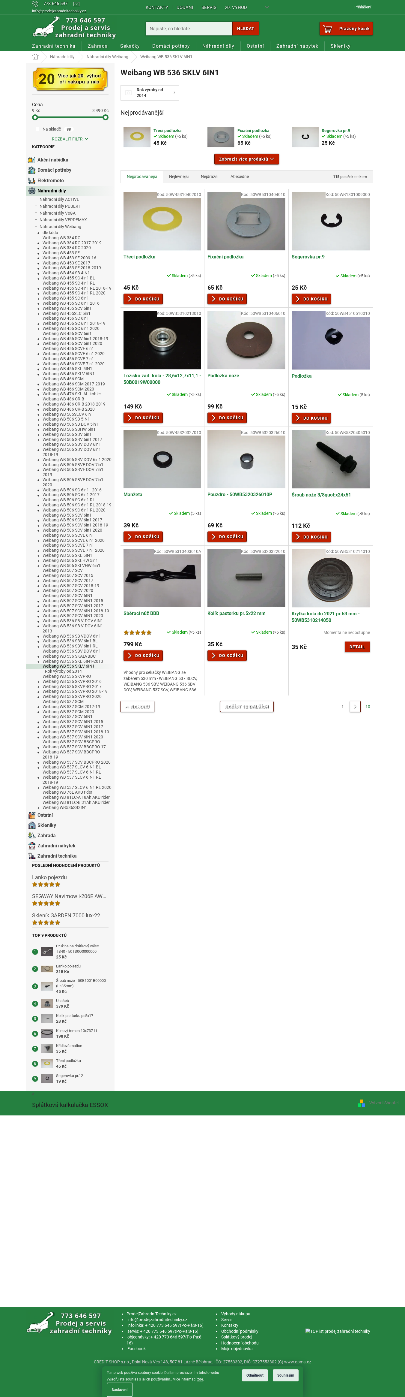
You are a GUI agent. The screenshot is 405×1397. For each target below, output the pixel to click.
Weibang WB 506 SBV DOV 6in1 (72, 444)
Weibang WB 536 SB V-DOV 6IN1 (73, 620)
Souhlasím (285, 1375)
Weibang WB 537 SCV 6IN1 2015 (73, 721)
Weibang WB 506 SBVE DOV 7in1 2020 (73, 482)
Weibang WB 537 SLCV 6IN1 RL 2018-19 (72, 780)
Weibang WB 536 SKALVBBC (69, 656)
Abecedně (240, 176)
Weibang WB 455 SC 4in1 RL (69, 283)
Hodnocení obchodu (240, 1343)
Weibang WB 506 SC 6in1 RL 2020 (74, 510)
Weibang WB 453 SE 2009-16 (69, 257)
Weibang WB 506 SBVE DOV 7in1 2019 (73, 472)
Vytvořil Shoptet (384, 1102)
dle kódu (50, 232)
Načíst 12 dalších (247, 706)
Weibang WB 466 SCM (63, 378)
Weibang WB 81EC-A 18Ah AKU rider (76, 797)
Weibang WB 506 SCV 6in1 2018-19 (75, 525)
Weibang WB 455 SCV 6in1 (67, 308)
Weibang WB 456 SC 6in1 (66, 318)
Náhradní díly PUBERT (60, 206)
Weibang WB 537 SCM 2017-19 (71, 706)
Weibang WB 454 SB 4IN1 (66, 272)
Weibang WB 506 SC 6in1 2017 (71, 494)
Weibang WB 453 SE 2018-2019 (72, 267)
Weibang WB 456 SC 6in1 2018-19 (74, 323)
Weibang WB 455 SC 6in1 (66, 298)
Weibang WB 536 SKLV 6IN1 (69, 666)
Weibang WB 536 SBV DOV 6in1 (72, 651)
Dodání (185, 7)
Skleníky (46, 825)
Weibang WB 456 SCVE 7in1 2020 (74, 363)
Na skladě (57, 129)
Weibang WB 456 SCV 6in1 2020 (72, 343)
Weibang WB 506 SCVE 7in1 (68, 545)
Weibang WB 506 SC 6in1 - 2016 (72, 489)
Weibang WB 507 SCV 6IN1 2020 (73, 615)
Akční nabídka (52, 160)
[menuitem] (54, 46)
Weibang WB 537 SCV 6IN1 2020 (73, 737)
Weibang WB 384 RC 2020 (67, 247)
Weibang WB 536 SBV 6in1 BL (70, 640)
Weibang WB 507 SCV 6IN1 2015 (73, 600)
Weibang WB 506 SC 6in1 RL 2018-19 (77, 504)
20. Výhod (236, 7)
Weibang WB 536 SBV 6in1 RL (70, 646)
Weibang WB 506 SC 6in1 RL (69, 499)
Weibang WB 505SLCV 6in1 (68, 414)
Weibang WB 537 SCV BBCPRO (71, 741)
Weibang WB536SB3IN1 (65, 807)
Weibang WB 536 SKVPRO (67, 676)
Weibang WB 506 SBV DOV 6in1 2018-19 (72, 452)
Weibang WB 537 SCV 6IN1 (68, 716)
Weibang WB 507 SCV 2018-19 (71, 585)
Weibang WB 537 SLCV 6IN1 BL (72, 767)
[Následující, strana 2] (355, 706)
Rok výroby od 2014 (63, 671)
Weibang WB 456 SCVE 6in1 (68, 348)
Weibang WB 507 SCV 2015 (68, 575)
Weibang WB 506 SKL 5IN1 (67, 555)
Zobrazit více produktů (243, 159)
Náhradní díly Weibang (60, 226)
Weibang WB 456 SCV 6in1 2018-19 (75, 338)
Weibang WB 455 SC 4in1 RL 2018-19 (77, 288)
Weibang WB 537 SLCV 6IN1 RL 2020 (77, 787)
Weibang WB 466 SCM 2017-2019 (74, 384)
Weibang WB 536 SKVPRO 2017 (72, 686)
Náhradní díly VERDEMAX (63, 219)
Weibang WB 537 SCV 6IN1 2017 (73, 726)
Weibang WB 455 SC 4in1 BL (69, 278)
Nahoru (140, 706)
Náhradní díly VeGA (58, 213)
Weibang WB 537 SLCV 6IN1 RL (72, 772)
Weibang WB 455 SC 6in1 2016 (71, 303)
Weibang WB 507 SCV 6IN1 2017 (73, 605)
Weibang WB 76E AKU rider (67, 792)
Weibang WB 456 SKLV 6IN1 (69, 373)
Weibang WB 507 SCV (63, 570)
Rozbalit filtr (67, 139)
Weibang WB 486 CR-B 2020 (69, 409)
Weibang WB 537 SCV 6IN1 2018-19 (76, 731)
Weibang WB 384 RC (61, 237)
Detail (357, 646)
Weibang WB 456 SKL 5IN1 (67, 368)
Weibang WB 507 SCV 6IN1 (68, 595)
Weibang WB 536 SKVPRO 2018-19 (75, 691)
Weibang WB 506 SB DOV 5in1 (70, 424)
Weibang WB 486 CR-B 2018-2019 (74, 404)
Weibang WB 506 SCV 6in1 (67, 515)
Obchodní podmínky (239, 1331)
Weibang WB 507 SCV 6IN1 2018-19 (76, 610)
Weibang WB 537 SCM (63, 701)
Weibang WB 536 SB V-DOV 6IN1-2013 (73, 628)
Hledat (246, 28)
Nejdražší (209, 176)
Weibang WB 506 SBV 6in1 (67, 434)
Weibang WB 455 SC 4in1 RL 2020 (74, 293)
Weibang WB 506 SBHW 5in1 (69, 429)
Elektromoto (50, 180)
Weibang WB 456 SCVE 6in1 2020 (74, 353)
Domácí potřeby (54, 170)
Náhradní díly (51, 191)
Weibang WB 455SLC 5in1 (67, 313)
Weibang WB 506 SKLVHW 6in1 (71, 565)
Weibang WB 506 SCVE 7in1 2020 (74, 550)
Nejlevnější (179, 176)
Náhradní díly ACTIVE (59, 199)
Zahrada (46, 835)
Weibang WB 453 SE (61, 252)
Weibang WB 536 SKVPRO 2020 (72, 696)
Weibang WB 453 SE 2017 (66, 263)
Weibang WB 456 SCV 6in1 (67, 333)
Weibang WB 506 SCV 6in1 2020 (72, 530)
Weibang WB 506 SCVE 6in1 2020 (74, 540)
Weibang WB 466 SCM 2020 (68, 389)
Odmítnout (255, 1375)
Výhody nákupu (235, 1313)
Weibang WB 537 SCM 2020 (68, 711)
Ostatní (45, 815)
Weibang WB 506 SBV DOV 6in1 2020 (77, 459)
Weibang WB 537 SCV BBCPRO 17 (74, 746)
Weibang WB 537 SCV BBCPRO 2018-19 (71, 754)
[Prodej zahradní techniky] (70, 1322)
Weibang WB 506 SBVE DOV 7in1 (73, 464)
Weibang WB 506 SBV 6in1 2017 (72, 439)
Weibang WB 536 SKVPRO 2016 (72, 681)
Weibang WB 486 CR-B (63, 399)
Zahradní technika (57, 856)
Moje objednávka (237, 1348)
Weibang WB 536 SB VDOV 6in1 (72, 636)
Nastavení (119, 1390)
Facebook (136, 1348)
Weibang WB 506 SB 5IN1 (66, 419)
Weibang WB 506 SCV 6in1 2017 (72, 519)
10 (367, 706)
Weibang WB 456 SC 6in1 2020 (71, 328)
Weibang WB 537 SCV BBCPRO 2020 (77, 762)
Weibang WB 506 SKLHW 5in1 (70, 560)
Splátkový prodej (236, 1337)
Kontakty (157, 7)
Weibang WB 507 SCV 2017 (68, 580)
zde (200, 1379)
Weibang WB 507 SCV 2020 (68, 590)
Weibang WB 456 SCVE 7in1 (68, 358)
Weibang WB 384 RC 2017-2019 (72, 242)
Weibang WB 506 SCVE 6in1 (68, 535)
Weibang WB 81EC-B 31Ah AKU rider (76, 802)
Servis (208, 7)
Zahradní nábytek (56, 846)
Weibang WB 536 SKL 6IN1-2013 (73, 661)
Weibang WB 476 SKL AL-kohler (72, 393)
